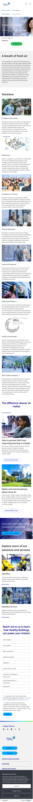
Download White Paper (11, 460)
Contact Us (16, 44)
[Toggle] (30, 4)
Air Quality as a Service (9, 194)
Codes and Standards (9, 264)
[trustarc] (28, 800)
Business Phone (9, 657)
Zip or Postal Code (9, 668)
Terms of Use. (23, 700)
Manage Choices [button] (16, 791)
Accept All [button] (16, 786)
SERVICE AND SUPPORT (9, 769)
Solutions (5, 40)
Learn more (5, 584)
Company (6, 663)
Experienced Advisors (9, 301)
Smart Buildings (16, 10)
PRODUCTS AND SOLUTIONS (10, 759)
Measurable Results (8, 229)
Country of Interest (10, 674)
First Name (7, 640)
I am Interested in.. (10, 680)
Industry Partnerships (9, 336)
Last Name (7, 645)
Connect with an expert (11, 533)
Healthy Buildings (6, 14)
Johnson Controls (6, 10)
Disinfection (6, 155)
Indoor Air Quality (7, 38)
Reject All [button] (16, 795)
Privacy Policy (5, 800)
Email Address (8, 651)
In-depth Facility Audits (9, 118)
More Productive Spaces (10, 375)
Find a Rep (10, 753)
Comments (6, 686)
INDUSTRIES (5, 764)
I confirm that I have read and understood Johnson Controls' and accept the (17, 698)
